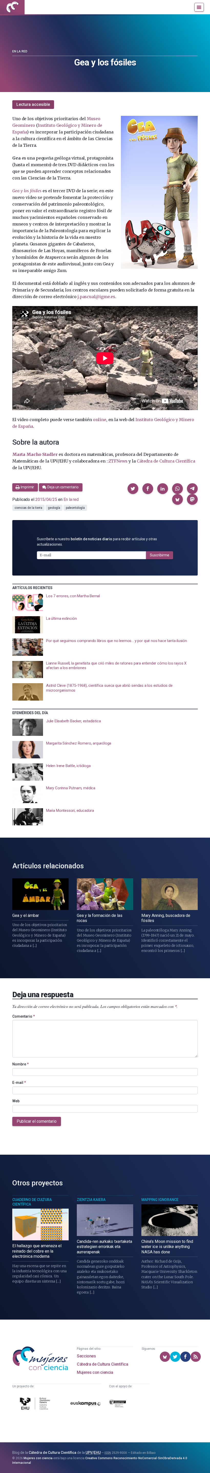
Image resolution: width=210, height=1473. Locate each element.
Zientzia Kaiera (91, 1200)
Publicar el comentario (37, 1121)
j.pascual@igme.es (96, 296)
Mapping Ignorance (159, 1200)
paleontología (75, 508)
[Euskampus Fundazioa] (85, 1404)
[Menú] (199, 7)
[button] (133, 488)
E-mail (19, 1083)
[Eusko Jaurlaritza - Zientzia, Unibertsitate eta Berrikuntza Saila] (117, 1404)
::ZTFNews (117, 461)
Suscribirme (159, 555)
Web (15, 1101)
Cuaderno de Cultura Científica (32, 1202)
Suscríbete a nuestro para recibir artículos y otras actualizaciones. (97, 541)
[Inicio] (12, 7)
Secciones (86, 1356)
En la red (19, 51)
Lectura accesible (33, 104)
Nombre (20, 1064)
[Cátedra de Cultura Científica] (35, 1404)
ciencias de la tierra (28, 508)
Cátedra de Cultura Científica (166, 461)
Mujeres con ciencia (95, 1372)
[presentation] (105, 602)
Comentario (23, 1016)
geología (54, 508)
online (99, 419)
